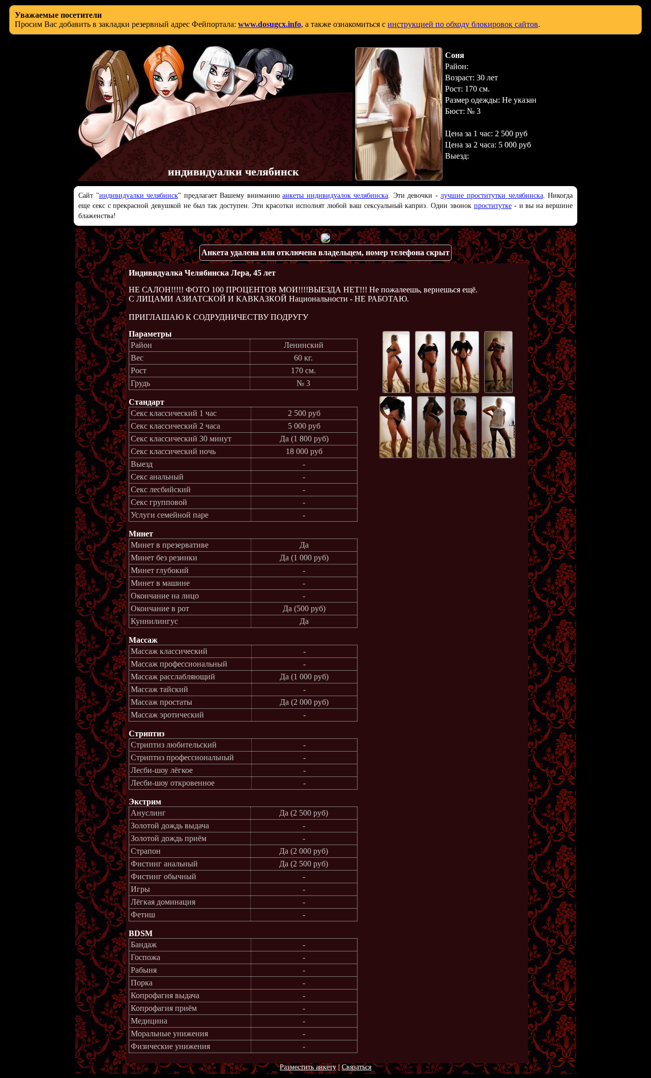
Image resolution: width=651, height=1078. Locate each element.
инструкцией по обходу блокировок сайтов (463, 24)
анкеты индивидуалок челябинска (335, 195)
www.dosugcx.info (269, 24)
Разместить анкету (308, 1067)
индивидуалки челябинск (139, 195)
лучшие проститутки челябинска (491, 195)
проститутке (493, 205)
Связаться (356, 1067)
